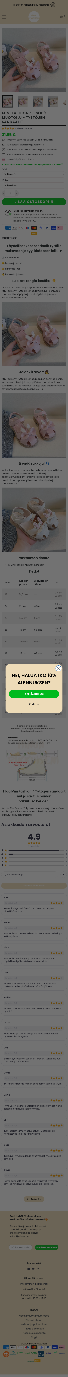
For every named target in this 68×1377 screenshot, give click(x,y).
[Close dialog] (58, 668)
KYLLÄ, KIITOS (34, 694)
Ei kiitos (34, 704)
